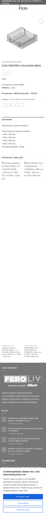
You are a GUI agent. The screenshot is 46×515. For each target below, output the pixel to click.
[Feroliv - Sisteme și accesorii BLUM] (23, 9)
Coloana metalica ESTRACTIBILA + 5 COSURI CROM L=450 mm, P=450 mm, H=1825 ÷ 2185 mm (11, 352)
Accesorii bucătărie (11, 62)
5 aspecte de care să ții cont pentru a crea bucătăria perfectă (24, 440)
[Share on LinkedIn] (22, 105)
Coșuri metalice (14, 99)
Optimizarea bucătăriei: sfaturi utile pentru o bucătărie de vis (23, 419)
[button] (3, 9)
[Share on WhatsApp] (4, 105)
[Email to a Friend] (13, 105)
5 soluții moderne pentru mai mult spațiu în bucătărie (25, 429)
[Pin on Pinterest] (17, 105)
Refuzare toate (23, 510)
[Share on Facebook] (9, 105)
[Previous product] (8, 74)
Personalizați (23, 503)
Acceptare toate (22, 497)
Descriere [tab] (7, 120)
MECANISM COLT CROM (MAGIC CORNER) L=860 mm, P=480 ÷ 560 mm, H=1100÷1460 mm (32, 352)
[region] (23, 491)
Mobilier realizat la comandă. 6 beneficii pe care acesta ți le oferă (25, 450)
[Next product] (4, 74)
